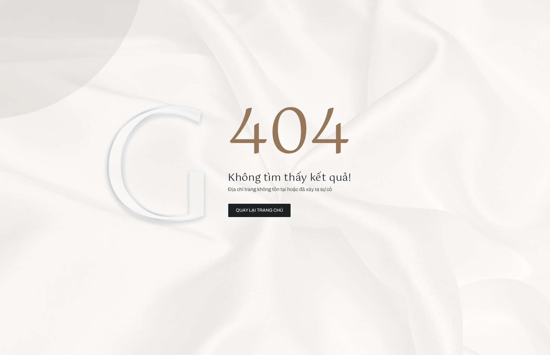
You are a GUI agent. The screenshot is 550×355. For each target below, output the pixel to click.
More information (88, 244)
